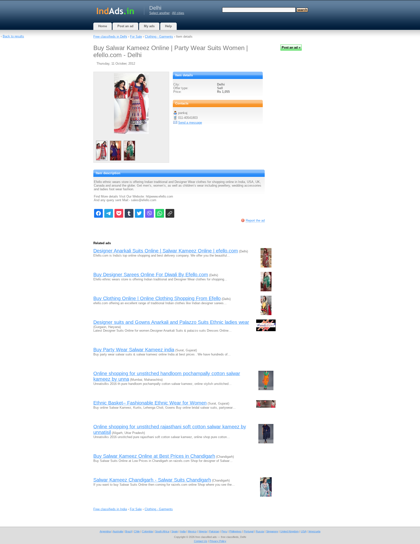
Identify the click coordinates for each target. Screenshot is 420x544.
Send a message (190, 122)
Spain (174, 531)
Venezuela (314, 531)
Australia (118, 531)
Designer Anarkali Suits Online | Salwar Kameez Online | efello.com (165, 250)
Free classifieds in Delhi (110, 36)
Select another (159, 13)
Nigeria (203, 531)
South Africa (162, 531)
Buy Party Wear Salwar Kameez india (133, 349)
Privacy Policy (218, 541)
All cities (178, 13)
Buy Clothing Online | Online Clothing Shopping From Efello (157, 298)
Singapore (272, 531)
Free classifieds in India (110, 509)
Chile (137, 531)
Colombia (147, 531)
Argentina (105, 531)
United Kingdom (289, 531)
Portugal (249, 531)
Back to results (13, 36)
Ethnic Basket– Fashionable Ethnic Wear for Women (150, 403)
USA (303, 531)
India (183, 531)
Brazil (128, 531)
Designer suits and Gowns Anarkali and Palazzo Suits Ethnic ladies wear (171, 322)
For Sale (136, 36)
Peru (224, 531)
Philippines (235, 531)
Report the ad (255, 220)
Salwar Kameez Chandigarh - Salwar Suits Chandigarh (152, 480)
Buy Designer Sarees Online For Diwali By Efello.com (150, 274)
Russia (260, 531)
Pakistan (214, 531)
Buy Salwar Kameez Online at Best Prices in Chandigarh (154, 456)
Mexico (192, 531)
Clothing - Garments (159, 36)
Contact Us (200, 541)
